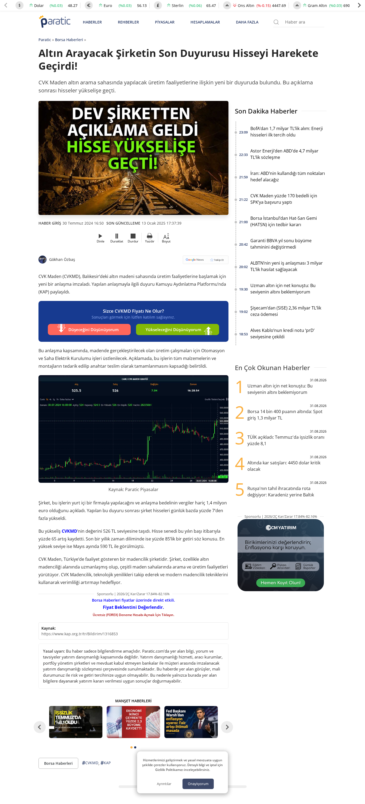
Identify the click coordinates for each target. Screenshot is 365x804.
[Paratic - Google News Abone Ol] (205, 262)
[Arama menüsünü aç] (276, 22)
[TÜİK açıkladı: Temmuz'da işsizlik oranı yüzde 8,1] (76, 722)
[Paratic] (54, 22)
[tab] (131, 747)
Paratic (44, 39)
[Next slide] (359, 5)
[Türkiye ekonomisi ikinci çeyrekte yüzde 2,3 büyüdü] (133, 722)
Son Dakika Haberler (266, 111)
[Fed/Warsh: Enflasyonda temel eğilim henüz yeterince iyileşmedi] (191, 722)
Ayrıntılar (164, 783)
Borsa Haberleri (69, 39)
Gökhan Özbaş (62, 259)
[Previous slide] (6, 5)
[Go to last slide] (40, 727)
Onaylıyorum (198, 784)
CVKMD (69, 531)
